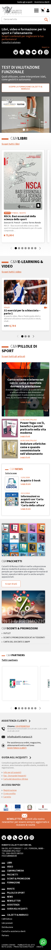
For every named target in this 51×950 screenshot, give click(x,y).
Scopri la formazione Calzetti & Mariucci (25, 87)
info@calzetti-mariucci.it (19, 736)
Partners (5, 935)
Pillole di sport (16, 893)
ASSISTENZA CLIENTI (17, 747)
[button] (36, 10)
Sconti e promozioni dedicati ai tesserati (24, 637)
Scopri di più (11, 583)
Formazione (13, 883)
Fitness (14, 213)
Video (10, 867)
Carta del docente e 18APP (16, 642)
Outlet (7, 633)
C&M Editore (7, 919)
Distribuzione (7, 927)
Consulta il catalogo (11, 42)
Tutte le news (11, 473)
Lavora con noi (8, 945)
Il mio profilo (9, 793)
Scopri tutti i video (11, 272)
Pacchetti (12, 875)
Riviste (11, 889)
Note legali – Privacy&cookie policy (18, 947)
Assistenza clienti (41, 2)
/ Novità (22, 213)
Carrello (7, 797)
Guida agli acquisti (24, 2)
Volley (7, 307)
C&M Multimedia (15, 871)
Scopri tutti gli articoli (13, 356)
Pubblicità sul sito (26, 945)
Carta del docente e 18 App (15, 779)
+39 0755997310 (22, 726)
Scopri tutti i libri (10, 144)
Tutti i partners (10, 660)
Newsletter (14, 901)
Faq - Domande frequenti (14, 776)
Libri (9, 863)
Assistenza (13, 905)
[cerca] (46, 19)
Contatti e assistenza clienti (13, 931)
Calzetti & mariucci (17, 915)
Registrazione (10, 790)
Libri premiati (7, 923)
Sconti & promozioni (18, 879)
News (10, 897)
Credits (39, 947)
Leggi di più (25, 402)
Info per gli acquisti (12, 772)
